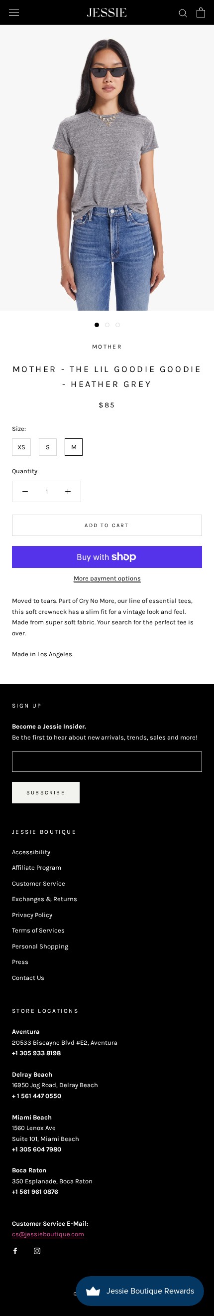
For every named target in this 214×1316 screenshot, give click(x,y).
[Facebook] (15, 1250)
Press (20, 961)
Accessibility (31, 852)
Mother (107, 346)
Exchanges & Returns (44, 899)
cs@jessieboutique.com (48, 1234)
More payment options (107, 578)
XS (21, 447)
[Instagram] (37, 1250)
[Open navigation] (14, 12)
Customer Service (38, 883)
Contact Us (28, 977)
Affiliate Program (36, 867)
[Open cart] (201, 12)
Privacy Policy (32, 915)
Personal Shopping (40, 946)
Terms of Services (38, 930)
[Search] (183, 12)
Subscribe (45, 792)
